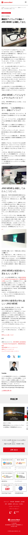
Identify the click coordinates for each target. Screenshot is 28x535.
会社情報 (22, 501)
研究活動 (12, 501)
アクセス (11, 506)
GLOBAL (21, 504)
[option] (14, 417)
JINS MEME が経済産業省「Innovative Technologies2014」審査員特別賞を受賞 (14, 343)
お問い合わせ (14, 450)
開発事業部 (17, 501)
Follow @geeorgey (19, 387)
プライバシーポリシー (14, 508)
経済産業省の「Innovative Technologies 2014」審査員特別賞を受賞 (14, 279)
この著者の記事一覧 (6, 390)
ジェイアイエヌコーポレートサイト (10, 351)
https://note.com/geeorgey (8, 387)
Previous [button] (2, 416)
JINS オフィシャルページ (8, 349)
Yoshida (4, 373)
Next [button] (25, 416)
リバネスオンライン (6, 13)
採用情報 (10, 504)
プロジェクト (6, 501)
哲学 (6, 504)
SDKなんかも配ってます (8, 335)
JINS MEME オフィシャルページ (10, 347)
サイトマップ (16, 506)
